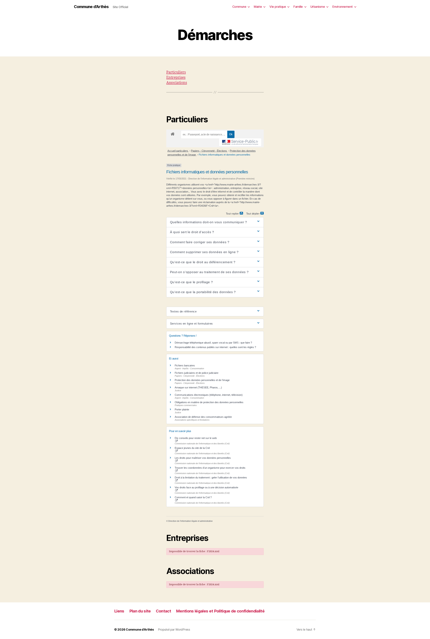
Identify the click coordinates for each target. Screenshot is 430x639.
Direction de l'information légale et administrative (190, 521)
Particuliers (176, 72)
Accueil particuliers (178, 150)
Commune (239, 6)
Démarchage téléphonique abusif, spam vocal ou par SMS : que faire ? (213, 342)
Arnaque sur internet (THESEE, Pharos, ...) (198, 387)
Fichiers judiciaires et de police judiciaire (196, 372)
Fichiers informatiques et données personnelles (224, 154)
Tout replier (233, 213)
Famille (298, 6)
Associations (176, 82)
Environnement (342, 6)
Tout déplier (253, 213)
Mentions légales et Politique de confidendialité (220, 611)
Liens (119, 611)
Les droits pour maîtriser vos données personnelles (203, 457)
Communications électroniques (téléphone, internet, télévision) (209, 394)
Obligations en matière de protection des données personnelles (209, 402)
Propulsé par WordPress (174, 629)
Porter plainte (182, 409)
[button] (215, 222)
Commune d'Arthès (91, 7)
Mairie (258, 6)
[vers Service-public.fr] (240, 142)
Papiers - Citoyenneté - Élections (209, 150)
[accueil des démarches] (172, 133)
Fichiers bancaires (185, 365)
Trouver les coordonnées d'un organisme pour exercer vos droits (210, 467)
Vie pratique (277, 6)
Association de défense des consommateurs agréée (203, 416)
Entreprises (175, 77)
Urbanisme (317, 6)
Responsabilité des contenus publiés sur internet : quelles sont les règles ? (215, 347)
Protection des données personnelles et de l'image (202, 380)
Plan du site (140, 611)
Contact (163, 611)
